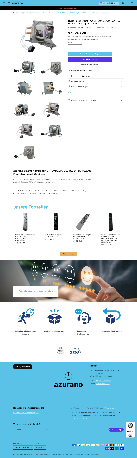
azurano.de (22, 454)
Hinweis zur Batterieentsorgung (26, 412)
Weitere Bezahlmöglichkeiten (90, 64)
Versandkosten (111, 408)
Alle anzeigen (68, 254)
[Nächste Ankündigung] (133, 8)
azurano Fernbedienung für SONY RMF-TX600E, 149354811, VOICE (82, 236)
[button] (4, 3)
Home (15, 13)
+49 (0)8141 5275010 (102, 381)
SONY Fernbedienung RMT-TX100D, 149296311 (53, 235)
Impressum (80, 454)
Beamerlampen (27, 13)
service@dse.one (103, 384)
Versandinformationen (83, 418)
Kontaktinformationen (91, 454)
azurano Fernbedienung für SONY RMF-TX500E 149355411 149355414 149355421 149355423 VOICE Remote (110, 238)
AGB (67, 454)
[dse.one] (35, 454)
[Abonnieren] (47, 429)
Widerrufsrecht (44, 454)
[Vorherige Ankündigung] (4, 8)
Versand (81, 36)
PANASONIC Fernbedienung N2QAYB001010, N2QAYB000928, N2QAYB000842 (25, 237)
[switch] (130, 435)
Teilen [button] (72, 93)
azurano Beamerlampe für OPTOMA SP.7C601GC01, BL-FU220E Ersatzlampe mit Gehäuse (72, 13)
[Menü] (134, 423)
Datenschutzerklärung (57, 454)
